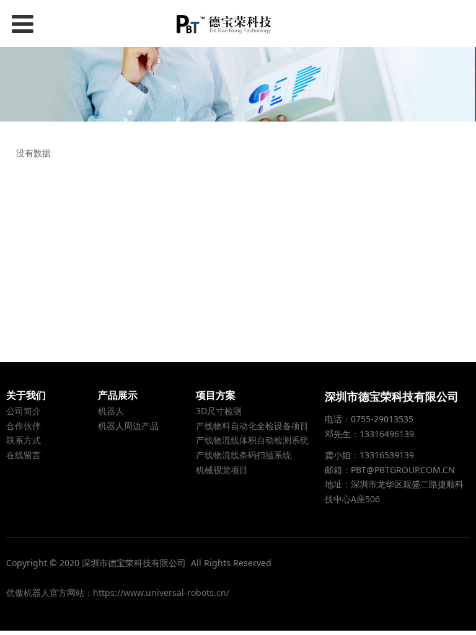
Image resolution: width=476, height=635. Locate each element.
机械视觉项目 (222, 470)
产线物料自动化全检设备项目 (252, 426)
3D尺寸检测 (219, 411)
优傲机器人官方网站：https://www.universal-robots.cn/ (117, 592)
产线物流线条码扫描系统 (243, 455)
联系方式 (23, 440)
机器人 (111, 411)
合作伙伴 (23, 426)
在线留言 (23, 455)
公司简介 (23, 411)
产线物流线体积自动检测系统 (252, 440)
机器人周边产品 (128, 426)
